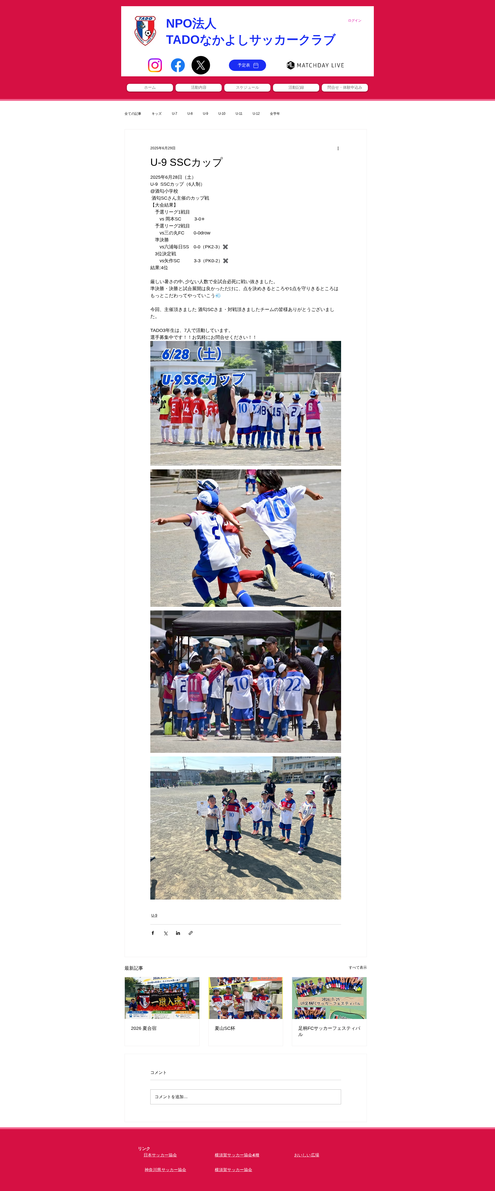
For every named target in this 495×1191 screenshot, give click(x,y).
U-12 (256, 114)
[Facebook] (178, 65)
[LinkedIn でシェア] (178, 933)
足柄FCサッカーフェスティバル (329, 1031)
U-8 (190, 114)
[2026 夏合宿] (162, 998)
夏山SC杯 (225, 1028)
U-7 (174, 114)
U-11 (239, 114)
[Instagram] (155, 65)
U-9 (205, 114)
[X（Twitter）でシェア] (165, 933)
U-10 (221, 114)
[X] (201, 65)
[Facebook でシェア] (152, 933)
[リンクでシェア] (190, 933)
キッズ (157, 114)
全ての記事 (133, 114)
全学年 (275, 114)
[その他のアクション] (338, 148)
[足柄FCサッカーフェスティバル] (329, 998)
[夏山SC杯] (246, 998)
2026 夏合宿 (143, 1028)
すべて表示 (358, 967)
